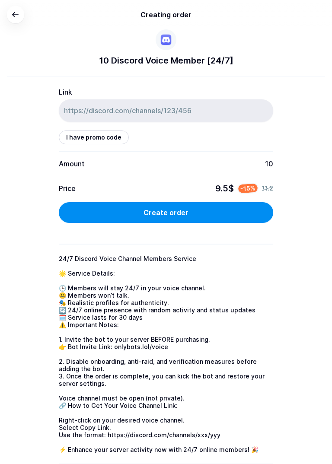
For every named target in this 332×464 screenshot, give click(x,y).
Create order (166, 212)
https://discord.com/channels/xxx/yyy (164, 435)
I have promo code (93, 137)
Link (65, 92)
